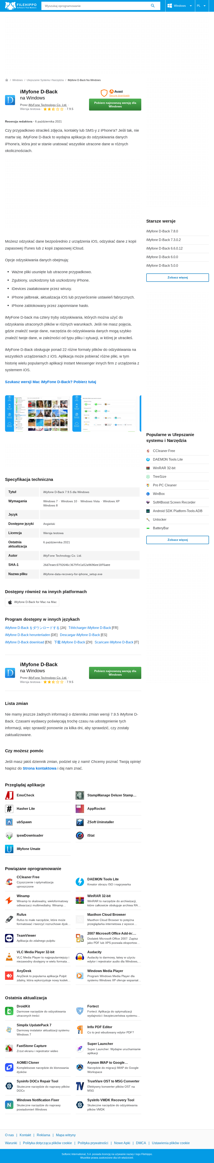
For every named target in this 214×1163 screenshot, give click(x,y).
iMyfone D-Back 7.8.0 (162, 231)
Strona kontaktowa (39, 768)
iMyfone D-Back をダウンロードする (32, 628)
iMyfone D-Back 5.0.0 (162, 265)
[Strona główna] (6, 80)
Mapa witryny (66, 1135)
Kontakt (25, 1135)
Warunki (11, 1143)
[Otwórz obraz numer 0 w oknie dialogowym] (37, 413)
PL (198, 5)
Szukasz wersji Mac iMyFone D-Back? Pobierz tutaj (50, 382)
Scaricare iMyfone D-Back (114, 642)
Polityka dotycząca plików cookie (47, 1143)
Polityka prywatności (93, 1143)
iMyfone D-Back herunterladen (27, 635)
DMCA (141, 1143)
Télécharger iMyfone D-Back (90, 628)
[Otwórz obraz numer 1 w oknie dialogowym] (104, 413)
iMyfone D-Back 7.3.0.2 (163, 240)
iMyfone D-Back (38, 667)
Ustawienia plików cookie (171, 1143)
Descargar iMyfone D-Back (80, 635)
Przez (43, 105)
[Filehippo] (20, 6)
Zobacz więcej (178, 277)
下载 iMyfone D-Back (69, 642)
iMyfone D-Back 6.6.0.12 (164, 248)
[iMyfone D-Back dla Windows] (10, 100)
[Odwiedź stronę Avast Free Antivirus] (115, 93)
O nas (9, 1135)
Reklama (43, 1135)
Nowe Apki (122, 1143)
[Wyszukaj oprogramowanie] (153, 6)
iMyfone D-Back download (24, 642)
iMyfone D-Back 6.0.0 (162, 257)
